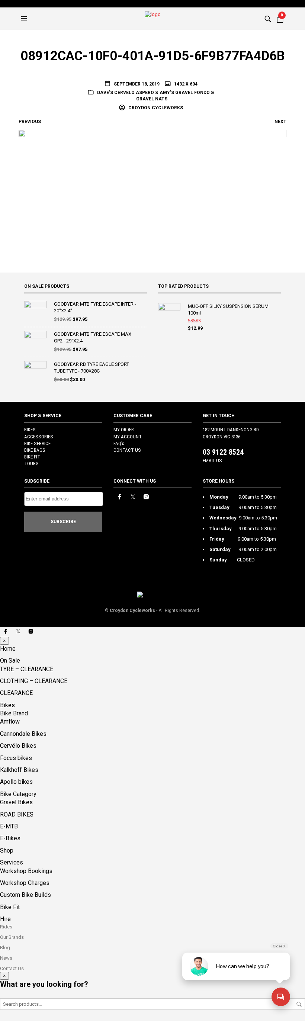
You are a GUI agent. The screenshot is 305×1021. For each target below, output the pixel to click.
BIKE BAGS (34, 450)
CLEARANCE (16, 692)
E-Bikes (10, 838)
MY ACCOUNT (127, 436)
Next (280, 121)
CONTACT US (127, 450)
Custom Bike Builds (25, 894)
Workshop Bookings (26, 871)
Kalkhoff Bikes (19, 769)
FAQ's (118, 443)
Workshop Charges (24, 882)
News (6, 958)
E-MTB (9, 826)
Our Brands (12, 937)
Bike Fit (10, 907)
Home (8, 648)
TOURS (31, 463)
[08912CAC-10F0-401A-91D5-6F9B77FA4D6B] (152, 186)
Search (299, 1004)
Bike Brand (14, 713)
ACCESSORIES (38, 436)
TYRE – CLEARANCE (26, 669)
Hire (5, 918)
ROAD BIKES (16, 814)
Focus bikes (16, 757)
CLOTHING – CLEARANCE (33, 681)
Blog (5, 947)
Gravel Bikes (16, 802)
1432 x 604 (185, 84)
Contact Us (12, 968)
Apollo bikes (16, 781)
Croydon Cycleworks (155, 107)
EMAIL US (212, 460)
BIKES (30, 429)
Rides (6, 927)
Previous (30, 121)
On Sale (10, 660)
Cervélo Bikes (18, 745)
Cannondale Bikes (23, 733)
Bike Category (18, 794)
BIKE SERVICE (37, 443)
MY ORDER (123, 429)
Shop (6, 850)
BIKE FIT (32, 457)
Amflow (10, 721)
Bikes (7, 705)
